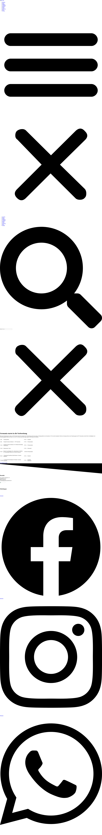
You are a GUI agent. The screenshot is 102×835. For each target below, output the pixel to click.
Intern (35, 833)
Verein (3, 222)
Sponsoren (4, 8)
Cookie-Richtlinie (61, 833)
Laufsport (3, 6)
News (3, 3)
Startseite (3, 2)
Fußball (3, 4)
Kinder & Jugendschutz (53, 833)
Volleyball (4, 5)
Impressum (38, 833)
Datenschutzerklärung (44, 833)
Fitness (3, 221)
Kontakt (3, 10)
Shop (3, 9)
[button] (51, 114)
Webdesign (66, 833)
